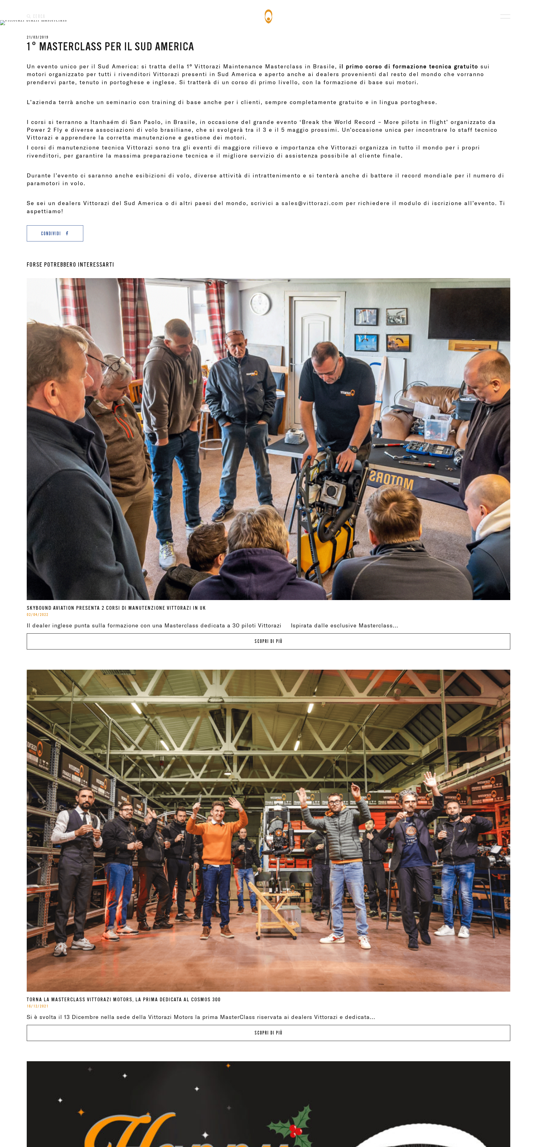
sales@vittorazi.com (313, 203)
